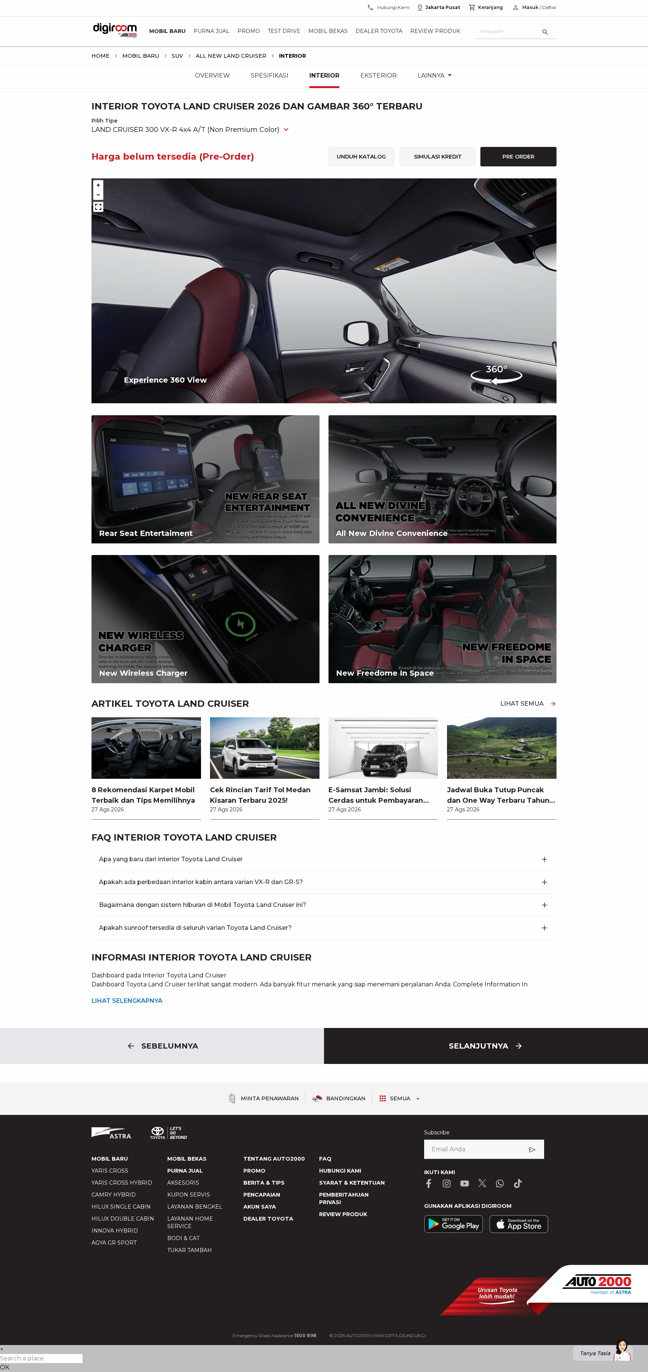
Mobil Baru (167, 31)
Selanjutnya (478, 1045)
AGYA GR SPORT (114, 1242)
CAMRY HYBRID (114, 1194)
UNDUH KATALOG (361, 156)
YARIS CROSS (110, 1170)
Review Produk (435, 31)
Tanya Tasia (595, 1353)
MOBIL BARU (110, 1158)
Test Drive (284, 31)
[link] (146, 768)
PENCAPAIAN (261, 1194)
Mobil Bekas (328, 31)
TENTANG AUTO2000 (274, 1158)
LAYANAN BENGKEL (194, 1206)
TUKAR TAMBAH (189, 1250)
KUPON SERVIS (188, 1194)
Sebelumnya (169, 1045)
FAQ (325, 1158)
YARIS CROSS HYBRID (122, 1182)
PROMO (254, 1170)
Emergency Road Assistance (274, 1335)
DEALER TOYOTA (268, 1218)
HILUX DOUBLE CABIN (123, 1218)
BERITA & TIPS (264, 1182)
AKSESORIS (183, 1182)
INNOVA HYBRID (115, 1230)
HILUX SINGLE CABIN (121, 1206)
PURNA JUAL (185, 1170)
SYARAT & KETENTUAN (352, 1182)
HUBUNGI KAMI (340, 1170)
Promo (248, 31)
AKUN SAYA (259, 1206)
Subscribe (437, 1132)
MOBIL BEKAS (187, 1158)
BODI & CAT (183, 1238)
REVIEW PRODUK (343, 1214)
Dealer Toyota (379, 31)
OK (4, 1367)
